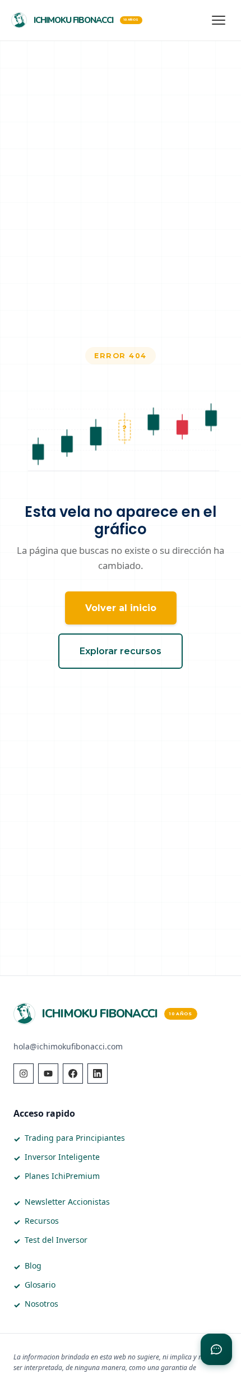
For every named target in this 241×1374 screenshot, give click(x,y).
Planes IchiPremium (62, 1176)
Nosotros (41, 1303)
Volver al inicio (120, 608)
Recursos (42, 1220)
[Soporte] (216, 1349)
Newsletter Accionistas (67, 1201)
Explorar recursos (120, 651)
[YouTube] (48, 1073)
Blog (33, 1265)
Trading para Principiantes (75, 1137)
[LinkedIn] (97, 1073)
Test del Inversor (56, 1239)
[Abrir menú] (218, 20)
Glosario (40, 1284)
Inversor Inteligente (62, 1156)
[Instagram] (23, 1073)
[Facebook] (73, 1073)
